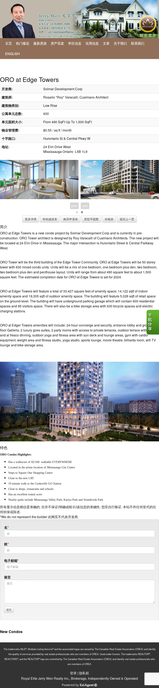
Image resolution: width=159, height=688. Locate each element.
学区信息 (74, 43)
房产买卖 (57, 43)
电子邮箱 (10, 560)
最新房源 (40, 43)
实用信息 (92, 43)
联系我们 (137, 43)
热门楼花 (22, 43)
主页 (8, 43)
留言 (7, 577)
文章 (106, 43)
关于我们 (120, 43)
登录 (73, 673)
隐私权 (84, 673)
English (12, 53)
